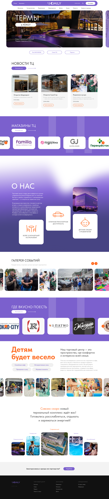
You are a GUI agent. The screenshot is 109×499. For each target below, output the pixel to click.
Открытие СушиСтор (50, 95)
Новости (75, 8)
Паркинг (35, 489)
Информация (81, 486)
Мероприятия (52, 8)
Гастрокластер (31, 8)
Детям (61, 8)
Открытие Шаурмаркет (21, 95)
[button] (82, 3)
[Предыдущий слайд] (5, 142)
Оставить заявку (81, 484)
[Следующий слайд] (103, 142)
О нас (15, 3)
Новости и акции (37, 491)
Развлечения (41, 8)
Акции (67, 8)
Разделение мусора (79, 95)
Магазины (20, 8)
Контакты (21, 3)
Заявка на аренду (86, 8)
